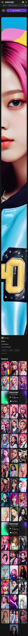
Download (17, 10)
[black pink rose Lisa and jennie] (14, 616)
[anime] (5, 602)
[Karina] (5, 456)
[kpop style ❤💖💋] (5, 411)
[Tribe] (14, 470)
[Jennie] (5, 368)
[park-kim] (14, 441)
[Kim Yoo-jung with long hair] (14, 587)
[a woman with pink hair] (14, 383)
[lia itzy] (5, 441)
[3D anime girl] (5, 383)
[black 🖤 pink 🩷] (14, 558)
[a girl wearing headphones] (23, 558)
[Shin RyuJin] (5, 514)
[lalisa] (23, 411)
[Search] (25, 5)
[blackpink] (14, 411)
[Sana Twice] (23, 485)
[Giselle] (5, 500)
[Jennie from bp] (23, 368)
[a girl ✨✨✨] (23, 500)
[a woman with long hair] (23, 543)
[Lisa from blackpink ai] (5, 558)
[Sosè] (14, 456)
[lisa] (14, 368)
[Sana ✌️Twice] (23, 470)
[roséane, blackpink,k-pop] (23, 441)
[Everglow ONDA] (14, 543)
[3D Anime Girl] (23, 426)
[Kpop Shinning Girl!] (23, 514)
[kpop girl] (14, 485)
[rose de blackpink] (5, 543)
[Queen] (14, 572)
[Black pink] (5, 426)
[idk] (5, 470)
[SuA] (23, 602)
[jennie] (14, 602)
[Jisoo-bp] (23, 616)
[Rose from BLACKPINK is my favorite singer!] (23, 383)
